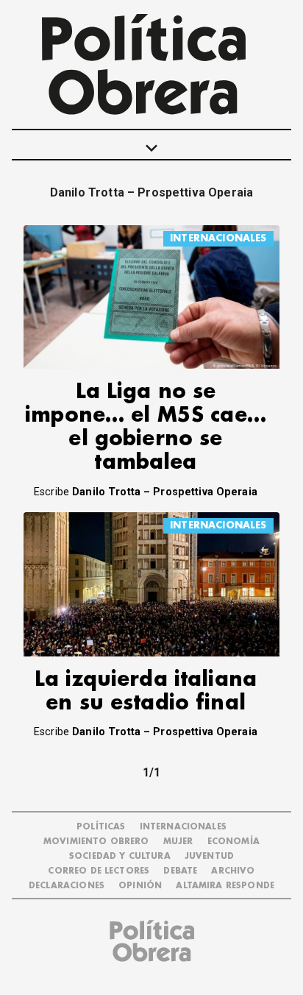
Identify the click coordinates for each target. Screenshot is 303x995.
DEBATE (180, 871)
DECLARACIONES (66, 886)
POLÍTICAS (100, 827)
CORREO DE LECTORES (98, 871)
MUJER (178, 842)
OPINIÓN (140, 886)
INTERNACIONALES (218, 238)
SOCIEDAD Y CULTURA (120, 856)
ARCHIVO (232, 871)
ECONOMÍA (233, 842)
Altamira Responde (225, 886)
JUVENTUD (209, 856)
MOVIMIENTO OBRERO (96, 842)
